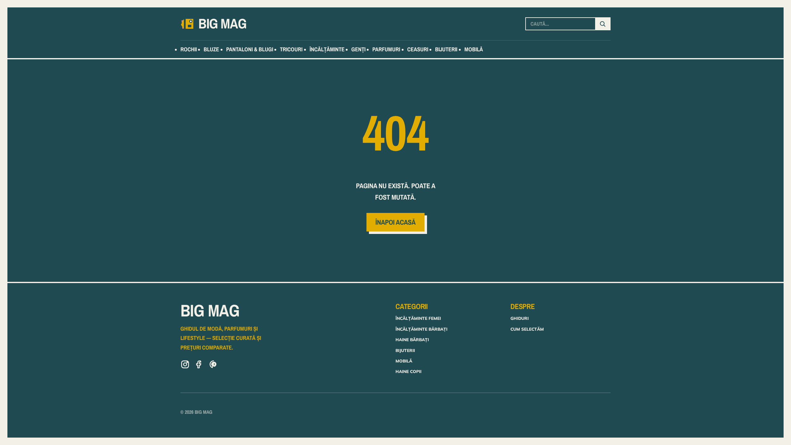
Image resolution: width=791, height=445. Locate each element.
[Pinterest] (213, 365)
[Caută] (602, 24)
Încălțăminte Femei (418, 318)
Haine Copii (408, 371)
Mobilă (404, 360)
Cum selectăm (527, 329)
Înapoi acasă (395, 222)
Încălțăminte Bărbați (421, 329)
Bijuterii (405, 350)
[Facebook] (199, 365)
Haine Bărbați (412, 339)
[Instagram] (185, 365)
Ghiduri (519, 318)
